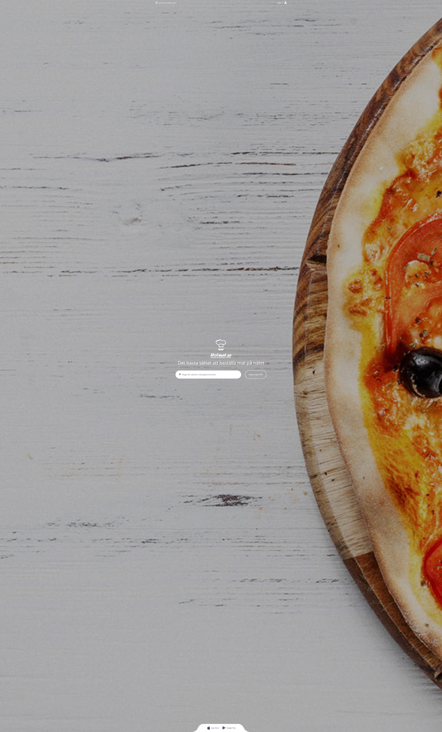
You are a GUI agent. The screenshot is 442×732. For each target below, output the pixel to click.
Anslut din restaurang (167, 3)
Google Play (231, 728)
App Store (215, 728)
